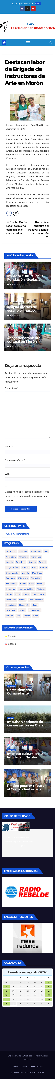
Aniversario (36, 557)
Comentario (11, 388)
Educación (23, 578)
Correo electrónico (15, 460)
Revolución (24, 605)
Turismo (9, 616)
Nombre (9, 446)
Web (7, 474)
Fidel (31, 583)
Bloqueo (32, 562)
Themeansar (27, 1059)
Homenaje (10, 589)
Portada (11, 782)
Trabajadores (34, 610)
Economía (10, 578)
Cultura (43, 567)
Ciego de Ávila (12, 567)
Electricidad (36, 578)
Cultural (11, 750)
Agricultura (11, 557)
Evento (23, 583)
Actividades (36, 551)
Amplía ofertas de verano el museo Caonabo (22, 310)
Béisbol (42, 562)
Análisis (9, 562)
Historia (40, 583)
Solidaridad (11, 610)
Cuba (34, 567)
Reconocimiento (36, 599)
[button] (51, 42)
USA (18, 616)
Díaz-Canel (37, 573)
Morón (9, 594)
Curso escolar (12, 573)
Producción (11, 599)
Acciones (23, 551)
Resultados (11, 605)
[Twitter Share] (15, 213)
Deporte (25, 573)
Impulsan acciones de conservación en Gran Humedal (25, 725)
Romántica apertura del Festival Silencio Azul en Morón (38, 228)
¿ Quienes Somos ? (19, 1072)
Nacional (11, 686)
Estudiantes (11, 583)
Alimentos (23, 557)
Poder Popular (38, 594)
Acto (46, 551)
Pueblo (22, 599)
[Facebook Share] (9, 213)
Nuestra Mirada (36, 1066)
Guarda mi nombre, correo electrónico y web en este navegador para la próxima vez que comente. (27, 496)
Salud (35, 605)
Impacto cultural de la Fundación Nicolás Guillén (25, 279)
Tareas (22, 610)
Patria (26, 594)
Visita (35, 616)
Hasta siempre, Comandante (19, 691)
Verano (27, 616)
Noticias (24, 1066)
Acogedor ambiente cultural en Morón (23, 340)
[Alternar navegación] (28, 42)
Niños (17, 594)
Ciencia (25, 567)
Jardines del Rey (26, 589)
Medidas (41, 589)
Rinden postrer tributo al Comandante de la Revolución (25, 789)
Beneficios (20, 562)
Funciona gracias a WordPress (20, 1056)
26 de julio (11, 551)
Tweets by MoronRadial (17, 534)
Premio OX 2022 (37, 1072)
